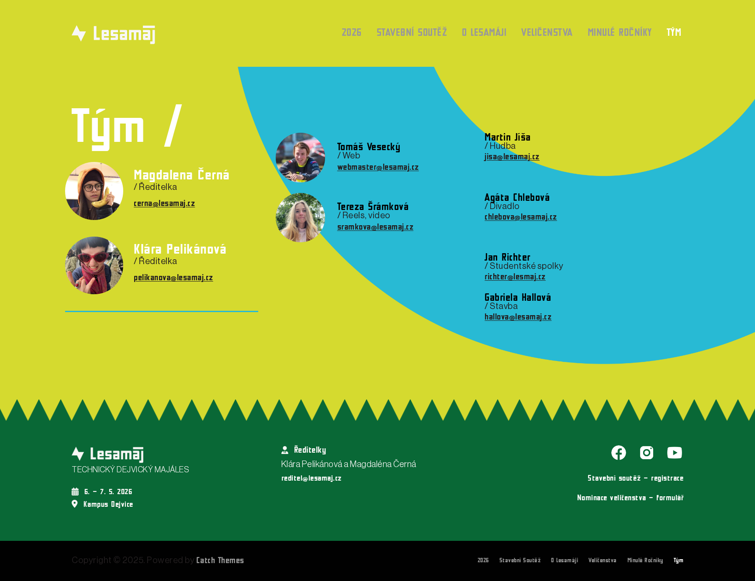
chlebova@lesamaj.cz (521, 217)
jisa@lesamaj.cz (512, 157)
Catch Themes (220, 561)
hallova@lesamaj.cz (518, 317)
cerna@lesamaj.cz (164, 204)
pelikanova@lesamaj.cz (173, 278)
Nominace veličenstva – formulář (630, 498)
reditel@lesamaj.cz (311, 478)
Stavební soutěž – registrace (635, 478)
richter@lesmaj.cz (515, 277)
